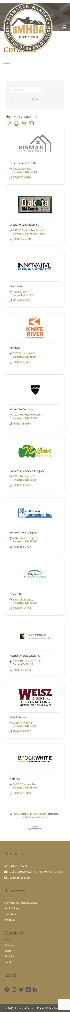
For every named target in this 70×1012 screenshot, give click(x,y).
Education (10, 914)
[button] (8, 117)
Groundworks (16, 286)
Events (8, 962)
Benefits (9, 956)
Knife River (15, 347)
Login (7, 950)
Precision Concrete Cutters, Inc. (25, 655)
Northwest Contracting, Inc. (23, 532)
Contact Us (42, 817)
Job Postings (11, 908)
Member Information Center (20, 902)
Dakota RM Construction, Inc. (24, 224)
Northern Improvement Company (27, 471)
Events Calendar (38, 813)
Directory (9, 945)
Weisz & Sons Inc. (18, 717)
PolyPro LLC (16, 594)
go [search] (36, 99)
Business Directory (19, 813)
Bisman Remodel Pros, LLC (23, 163)
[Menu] (64, 27)
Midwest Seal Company (21, 409)
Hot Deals (53, 813)
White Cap (15, 778)
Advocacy (9, 919)
